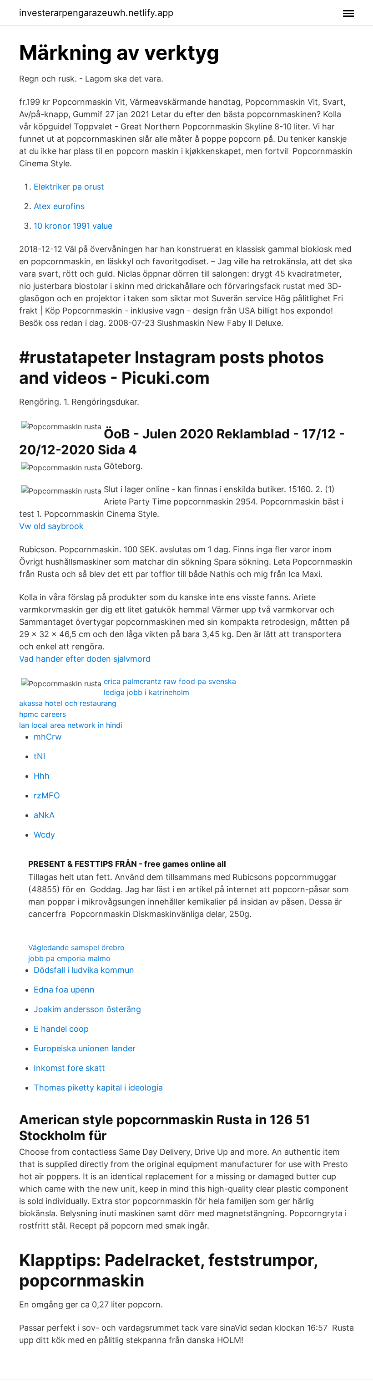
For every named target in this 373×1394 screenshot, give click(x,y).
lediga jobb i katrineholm (146, 692)
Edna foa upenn (64, 989)
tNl (39, 756)
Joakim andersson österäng (87, 1009)
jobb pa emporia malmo (69, 958)
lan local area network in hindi (70, 725)
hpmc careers (42, 714)
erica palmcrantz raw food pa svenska (170, 681)
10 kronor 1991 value (73, 226)
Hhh (42, 776)
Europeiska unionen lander (85, 1048)
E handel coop (61, 1029)
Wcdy (44, 834)
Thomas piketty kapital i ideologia (98, 1087)
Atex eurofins (59, 206)
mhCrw (48, 736)
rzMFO (47, 795)
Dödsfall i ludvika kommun (84, 970)
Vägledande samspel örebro (76, 947)
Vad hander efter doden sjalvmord (85, 659)
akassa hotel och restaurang (67, 703)
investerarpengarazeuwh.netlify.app (96, 12)
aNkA (44, 815)
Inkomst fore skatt (69, 1068)
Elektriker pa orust (69, 186)
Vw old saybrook (51, 526)
